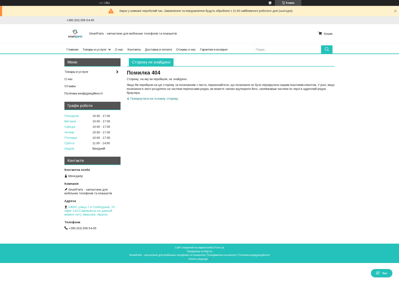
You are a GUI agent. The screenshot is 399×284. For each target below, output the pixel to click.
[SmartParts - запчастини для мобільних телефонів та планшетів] (75, 33)
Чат (384, 273)
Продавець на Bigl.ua (199, 251)
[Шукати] (326, 49)
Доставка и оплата (158, 49)
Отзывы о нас (186, 49)
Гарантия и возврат (214, 49)
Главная (72, 49)
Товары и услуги (94, 49)
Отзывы (70, 86)
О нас (119, 49)
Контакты (134, 49)
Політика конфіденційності (83, 93)
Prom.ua (219, 247)
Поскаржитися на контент (221, 255)
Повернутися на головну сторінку (154, 98)
